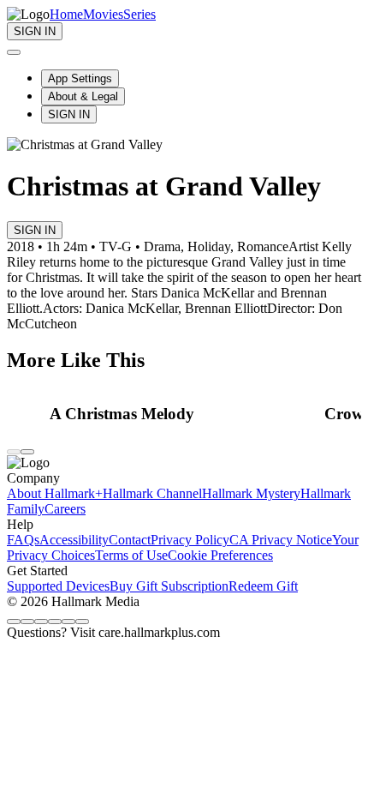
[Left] (14, 451)
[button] (182, 414)
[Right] (27, 451)
